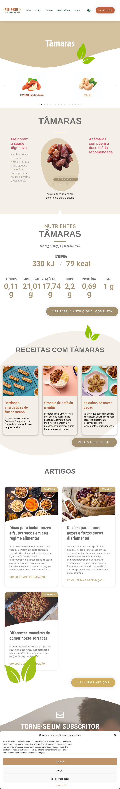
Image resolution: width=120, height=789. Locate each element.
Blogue (77, 10)
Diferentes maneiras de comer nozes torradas (29, 635)
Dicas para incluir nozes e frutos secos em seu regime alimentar (30, 533)
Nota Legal (61, 785)
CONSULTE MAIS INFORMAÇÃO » (28, 577)
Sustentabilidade (63, 10)
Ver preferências (60, 778)
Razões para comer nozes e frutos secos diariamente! (85, 533)
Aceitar (60, 761)
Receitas (49, 10)
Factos (28, 10)
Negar (60, 770)
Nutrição (38, 10)
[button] (115, 735)
